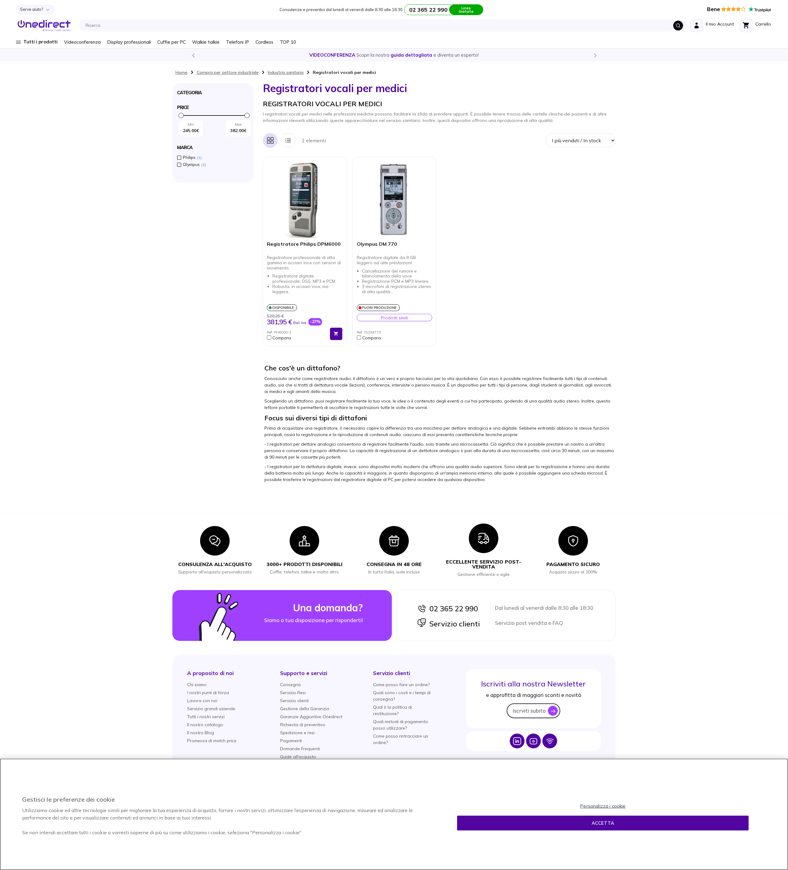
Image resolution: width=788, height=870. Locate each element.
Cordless (264, 42)
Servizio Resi (293, 692)
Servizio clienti (453, 623)
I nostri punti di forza (208, 692)
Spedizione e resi (297, 732)
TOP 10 (288, 42)
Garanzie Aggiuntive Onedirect (311, 716)
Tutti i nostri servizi (206, 716)
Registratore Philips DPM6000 (304, 244)
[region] (394, 814)
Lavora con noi (202, 700)
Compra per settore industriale (228, 72)
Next (595, 55)
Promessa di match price (211, 740)
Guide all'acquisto (298, 756)
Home (181, 72)
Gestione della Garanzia (304, 708)
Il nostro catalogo (205, 724)
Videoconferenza (82, 42)
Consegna (290, 684)
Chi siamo (197, 684)
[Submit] (678, 25)
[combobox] (384, 25)
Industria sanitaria (286, 72)
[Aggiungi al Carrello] (336, 334)
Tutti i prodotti (40, 42)
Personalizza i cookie (602, 806)
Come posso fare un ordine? (401, 684)
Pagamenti (291, 740)
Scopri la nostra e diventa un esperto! (394, 55)
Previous (193, 55)
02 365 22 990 (452, 608)
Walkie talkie (205, 42)
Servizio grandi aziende (211, 708)
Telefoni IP (237, 42)
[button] (297, 338)
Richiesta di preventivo (302, 724)
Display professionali (129, 42)
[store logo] (44, 25)
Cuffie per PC (171, 42)
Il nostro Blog (200, 732)
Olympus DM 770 (377, 244)
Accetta (603, 823)
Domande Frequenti (300, 748)
